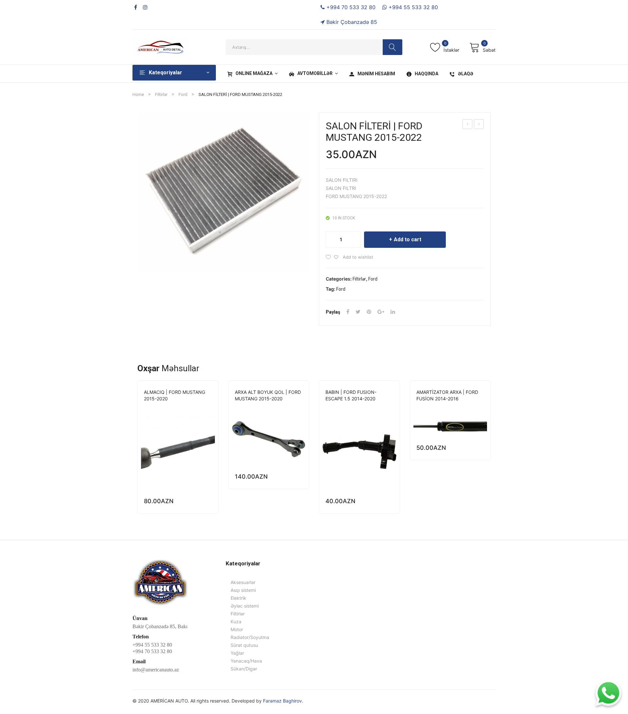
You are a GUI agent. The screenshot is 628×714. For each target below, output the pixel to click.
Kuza (236, 621)
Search (392, 47)
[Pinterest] (369, 312)
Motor (237, 629)
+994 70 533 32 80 (350, 7)
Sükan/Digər (171, 407)
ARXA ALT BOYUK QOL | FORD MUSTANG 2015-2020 (268, 395)
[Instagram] (145, 7)
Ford (183, 94)
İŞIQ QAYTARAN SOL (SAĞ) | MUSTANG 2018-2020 (467, 125)
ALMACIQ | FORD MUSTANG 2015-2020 (174, 395)
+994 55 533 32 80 (412, 7)
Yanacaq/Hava (246, 661)
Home (138, 94)
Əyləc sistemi (245, 606)
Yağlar (237, 653)
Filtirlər (161, 94)
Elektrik (334, 407)
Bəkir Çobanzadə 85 (351, 22)
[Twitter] (358, 312)
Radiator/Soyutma (250, 637)
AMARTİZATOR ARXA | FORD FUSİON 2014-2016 (447, 395)
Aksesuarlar (243, 582)
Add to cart (407, 239)
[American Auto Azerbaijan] (160, 46)
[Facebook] (135, 7)
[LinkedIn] (393, 312)
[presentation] (137, 450)
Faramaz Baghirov (282, 701)
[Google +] (380, 312)
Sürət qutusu (244, 645)
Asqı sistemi (248, 407)
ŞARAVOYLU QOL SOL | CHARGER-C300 (479, 125)
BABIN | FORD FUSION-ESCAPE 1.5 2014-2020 (350, 395)
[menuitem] (252, 73)
